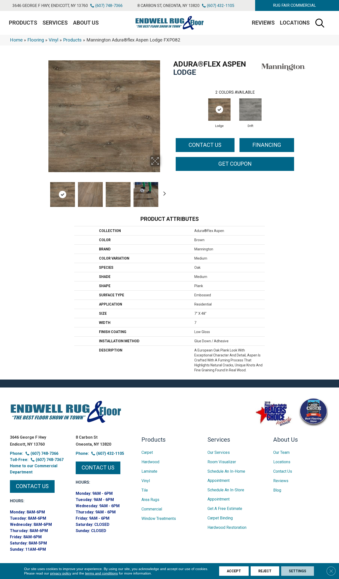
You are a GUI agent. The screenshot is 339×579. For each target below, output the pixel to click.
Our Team (281, 452)
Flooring (35, 40)
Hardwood (150, 462)
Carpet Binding (220, 518)
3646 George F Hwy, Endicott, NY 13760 (50, 5)
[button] (294, 5)
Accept (234, 571)
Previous (44, 192)
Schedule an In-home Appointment (226, 476)
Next (163, 192)
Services (55, 23)
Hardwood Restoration (226, 527)
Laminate (149, 471)
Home (16, 40)
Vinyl (53, 40)
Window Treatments (158, 518)
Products (72, 40)
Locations (295, 23)
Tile (144, 490)
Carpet (147, 452)
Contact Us (205, 145)
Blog (277, 490)
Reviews (263, 23)
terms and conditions (101, 573)
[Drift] (250, 109)
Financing (266, 145)
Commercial (151, 509)
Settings (297, 571)
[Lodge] (219, 109)
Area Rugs (150, 499)
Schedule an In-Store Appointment (225, 495)
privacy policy (60, 573)
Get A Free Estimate (224, 508)
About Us (86, 23)
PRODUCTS (23, 23)
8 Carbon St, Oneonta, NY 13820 (168, 5)
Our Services (218, 452)
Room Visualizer (221, 462)
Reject (264, 571)
